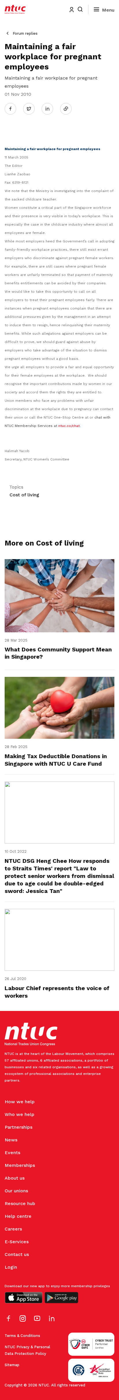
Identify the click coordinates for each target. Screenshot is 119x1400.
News (11, 1140)
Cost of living (24, 495)
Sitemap (12, 1365)
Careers (13, 1229)
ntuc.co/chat (69, 426)
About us (15, 1178)
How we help (20, 1101)
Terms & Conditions (22, 1335)
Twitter (32, 108)
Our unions (16, 1190)
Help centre (18, 1216)
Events (12, 1152)
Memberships (20, 1165)
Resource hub (20, 1203)
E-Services (17, 1241)
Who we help (19, 1114)
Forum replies (25, 33)
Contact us (17, 1254)
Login (11, 1267)
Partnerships (18, 1127)
